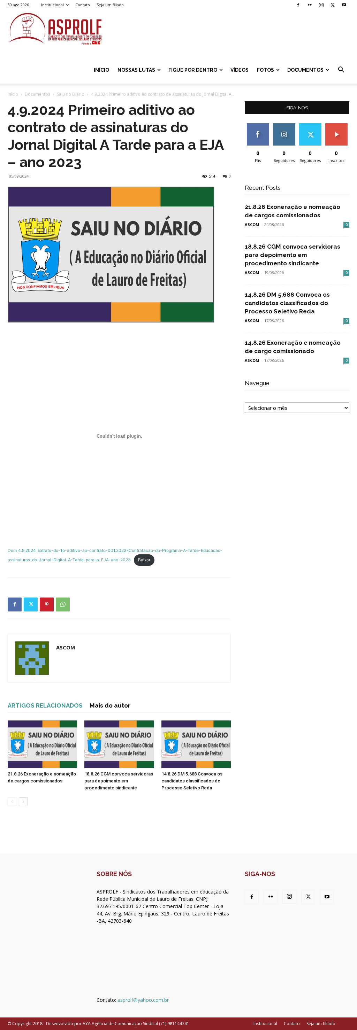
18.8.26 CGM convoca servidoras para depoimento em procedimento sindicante (118, 780)
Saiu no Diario (70, 94)
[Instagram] (321, 5)
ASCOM (65, 647)
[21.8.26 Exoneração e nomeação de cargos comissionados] (42, 744)
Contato (82, 4)
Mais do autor (110, 705)
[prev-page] (12, 801)
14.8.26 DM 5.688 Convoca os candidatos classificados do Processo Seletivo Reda (191, 780)
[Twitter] (332, 5)
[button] (341, 70)
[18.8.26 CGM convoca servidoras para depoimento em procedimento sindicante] (119, 744)
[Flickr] (309, 5)
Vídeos (239, 70)
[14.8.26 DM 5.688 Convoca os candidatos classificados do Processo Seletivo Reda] (196, 744)
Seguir (283, 125)
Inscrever (336, 125)
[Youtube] (344, 5)
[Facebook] (298, 5)
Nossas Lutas (136, 70)
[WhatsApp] (63, 604)
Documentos (305, 70)
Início (101, 70)
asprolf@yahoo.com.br (143, 1000)
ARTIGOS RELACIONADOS (45, 705)
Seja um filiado (110, 4)
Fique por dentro (192, 70)
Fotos (265, 70)
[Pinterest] (47, 604)
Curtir (258, 125)
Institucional (52, 4)
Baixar (144, 559)
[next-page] (23, 801)
